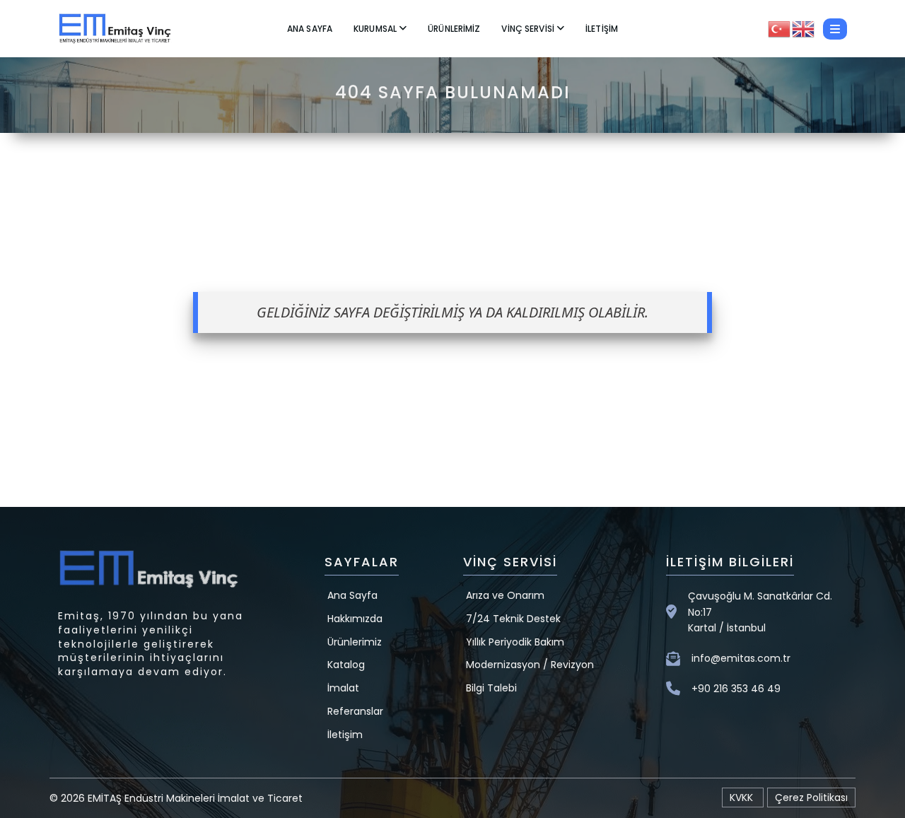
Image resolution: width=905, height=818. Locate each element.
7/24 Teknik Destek (513, 619)
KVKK (743, 797)
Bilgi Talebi (491, 688)
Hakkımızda (355, 619)
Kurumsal (375, 29)
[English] (804, 28)
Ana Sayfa (309, 29)
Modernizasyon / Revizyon (530, 665)
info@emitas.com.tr (740, 658)
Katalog (346, 665)
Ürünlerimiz (454, 29)
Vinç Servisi (527, 29)
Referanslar (355, 711)
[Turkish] (780, 28)
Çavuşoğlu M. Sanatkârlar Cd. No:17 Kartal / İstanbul (760, 612)
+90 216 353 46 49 (736, 689)
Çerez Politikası (811, 797)
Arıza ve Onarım (505, 595)
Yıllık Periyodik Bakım (515, 642)
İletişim (601, 29)
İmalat (343, 688)
